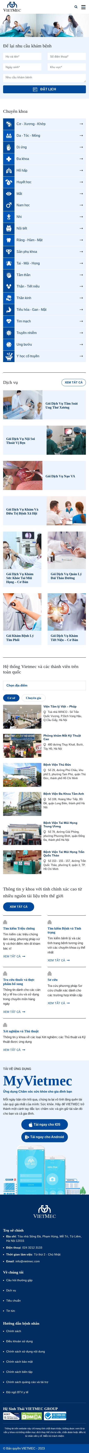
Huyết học (24, 182)
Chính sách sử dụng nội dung (25, 1351)
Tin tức (10, 1310)
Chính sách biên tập (19, 1371)
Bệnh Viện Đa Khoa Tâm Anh (63, 793)
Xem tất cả (74, 382)
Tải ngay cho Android (47, 1137)
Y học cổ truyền (28, 356)
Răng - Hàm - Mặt (29, 240)
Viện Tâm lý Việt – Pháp (60, 706)
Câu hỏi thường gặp (19, 1280)
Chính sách (13, 1331)
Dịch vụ (11, 1290)
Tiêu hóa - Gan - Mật (31, 309)
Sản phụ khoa (27, 251)
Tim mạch (24, 321)
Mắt (19, 193)
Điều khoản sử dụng (19, 1341)
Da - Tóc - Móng (28, 135)
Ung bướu (24, 344)
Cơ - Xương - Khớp (31, 124)
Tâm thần (23, 275)
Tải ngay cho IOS (47, 1124)
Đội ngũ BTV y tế (17, 1392)
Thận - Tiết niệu (28, 286)
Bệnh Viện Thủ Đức (57, 764)
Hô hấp (22, 170)
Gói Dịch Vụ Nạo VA (60, 476)
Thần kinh (24, 298)
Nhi (19, 217)
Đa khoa (23, 159)
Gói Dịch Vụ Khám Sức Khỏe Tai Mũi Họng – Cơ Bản (19, 578)
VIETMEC (12, 7)
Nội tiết (22, 228)
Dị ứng (22, 147)
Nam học (23, 205)
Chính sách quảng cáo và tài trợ (27, 1382)
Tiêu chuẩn (13, 1300)
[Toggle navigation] (82, 7)
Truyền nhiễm (27, 333)
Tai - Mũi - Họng (28, 263)
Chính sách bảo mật (19, 1361)
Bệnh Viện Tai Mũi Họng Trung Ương (60, 824)
